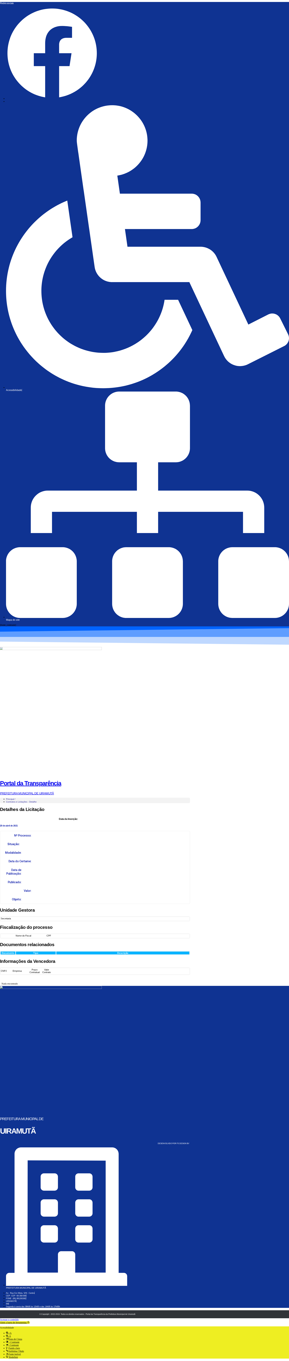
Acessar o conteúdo (9, 1319)
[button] (15, 1322)
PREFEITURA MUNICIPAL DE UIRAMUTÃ (27, 793)
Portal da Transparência (30, 783)
